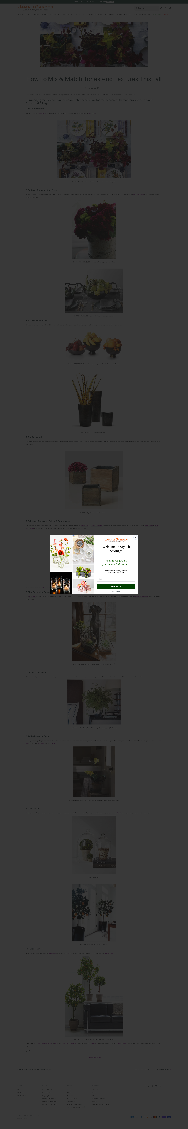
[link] (116, 540)
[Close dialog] (135, 537)
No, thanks (116, 591)
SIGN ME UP (116, 586)
